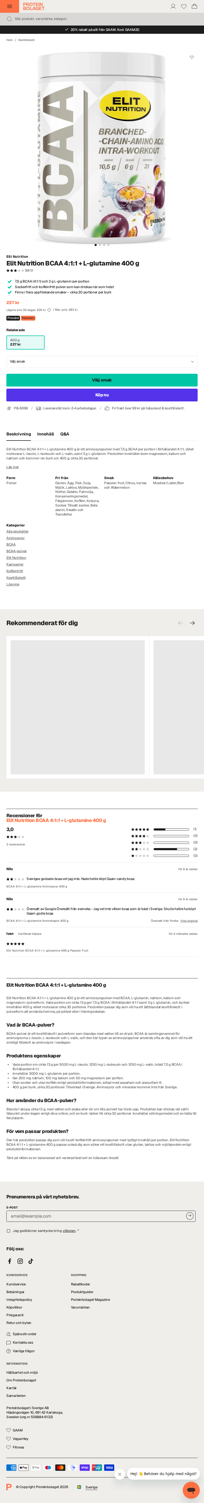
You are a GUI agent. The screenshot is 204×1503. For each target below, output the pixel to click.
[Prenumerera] (189, 1215)
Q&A (64, 434)
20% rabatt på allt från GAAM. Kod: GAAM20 (105, 29)
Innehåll (45, 434)
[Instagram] (20, 1261)
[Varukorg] (194, 6)
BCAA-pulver (16, 551)
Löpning (12, 584)
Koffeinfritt (14, 571)
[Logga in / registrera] (173, 6)
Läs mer (12, 467)
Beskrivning (18, 434)
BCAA (11, 544)
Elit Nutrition (17, 257)
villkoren (69, 1230)
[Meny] (9, 6)
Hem (9, 40)
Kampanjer (15, 564)
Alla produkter (17, 531)
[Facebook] (9, 1261)
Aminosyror (15, 538)
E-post (12, 1207)
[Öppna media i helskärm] (102, 148)
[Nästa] (192, 623)
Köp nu (102, 395)
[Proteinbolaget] (34, 6)
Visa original (189, 921)
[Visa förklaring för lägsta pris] (49, 310)
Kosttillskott (26, 40)
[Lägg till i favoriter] (192, 57)
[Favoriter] (184, 6)
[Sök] (9, 19)
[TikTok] (31, 1261)
